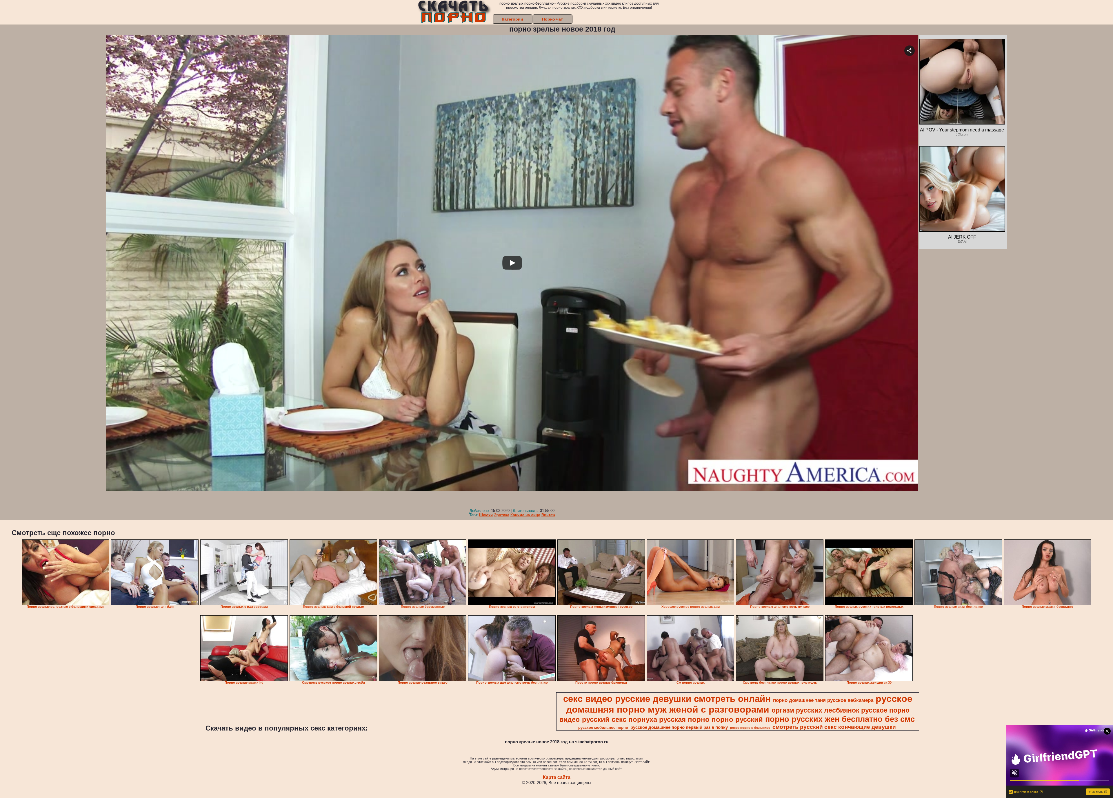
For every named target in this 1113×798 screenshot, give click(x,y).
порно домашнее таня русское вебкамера (823, 700)
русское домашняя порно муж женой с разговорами (739, 704)
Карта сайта (556, 777)
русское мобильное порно (603, 727)
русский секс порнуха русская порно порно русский (672, 719)
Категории (512, 19)
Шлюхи (486, 515)
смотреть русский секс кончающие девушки (834, 727)
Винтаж (548, 515)
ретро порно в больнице (750, 727)
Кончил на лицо (525, 515)
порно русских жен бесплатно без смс (840, 719)
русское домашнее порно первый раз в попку (679, 727)
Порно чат (552, 19)
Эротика (501, 515)
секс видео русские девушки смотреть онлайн (667, 699)
